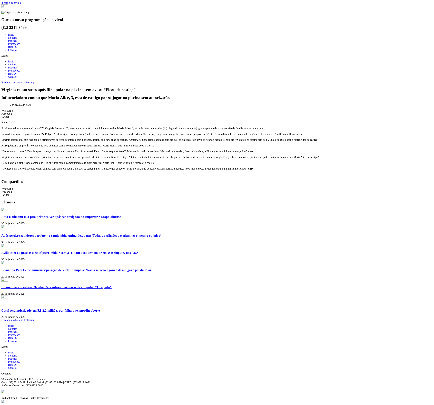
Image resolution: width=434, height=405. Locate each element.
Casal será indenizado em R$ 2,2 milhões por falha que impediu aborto (50, 310)
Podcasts (12, 40)
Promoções (14, 43)
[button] (217, 55)
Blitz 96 (12, 46)
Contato (12, 49)
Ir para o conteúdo (11, 2)
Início (11, 34)
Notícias (12, 37)
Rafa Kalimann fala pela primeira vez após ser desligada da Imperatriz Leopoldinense (61, 217)
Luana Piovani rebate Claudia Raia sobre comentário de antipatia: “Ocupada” (56, 287)
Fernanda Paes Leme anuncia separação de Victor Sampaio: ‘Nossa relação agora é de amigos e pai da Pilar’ (76, 270)
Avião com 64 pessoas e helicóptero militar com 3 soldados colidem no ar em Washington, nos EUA (70, 252)
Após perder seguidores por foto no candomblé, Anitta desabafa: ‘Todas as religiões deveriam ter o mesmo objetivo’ (81, 235)
